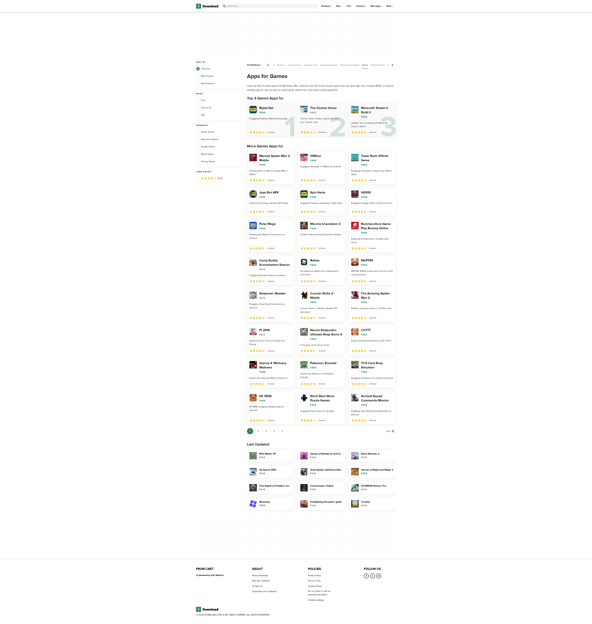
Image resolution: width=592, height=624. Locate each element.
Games (365, 65)
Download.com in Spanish (264, 591)
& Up (220, 178)
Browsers (281, 65)
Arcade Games (208, 146)
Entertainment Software (350, 65)
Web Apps (375, 6)
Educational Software (328, 65)
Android (360, 6)
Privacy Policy (314, 575)
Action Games (207, 132)
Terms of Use (314, 580)
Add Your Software (261, 580)
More (389, 6)
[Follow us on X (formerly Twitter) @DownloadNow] (372, 575)
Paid (203, 115)
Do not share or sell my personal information (319, 593)
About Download (260, 575)
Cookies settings (316, 600)
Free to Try (206, 107)
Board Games (207, 154)
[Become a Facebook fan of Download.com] (366, 575)
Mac (338, 6)
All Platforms (253, 65)
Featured (205, 68)
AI (274, 65)
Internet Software (377, 65)
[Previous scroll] (268, 65)
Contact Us (257, 586)
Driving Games (208, 161)
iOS (348, 6)
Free (203, 100)
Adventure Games (209, 139)
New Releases (208, 83)
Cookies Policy (315, 586)
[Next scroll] (392, 65)
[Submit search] (224, 6)
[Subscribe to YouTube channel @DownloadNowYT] (378, 575)
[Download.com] (207, 6)
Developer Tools (311, 65)
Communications (295, 65)
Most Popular (207, 76)
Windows (325, 6)
